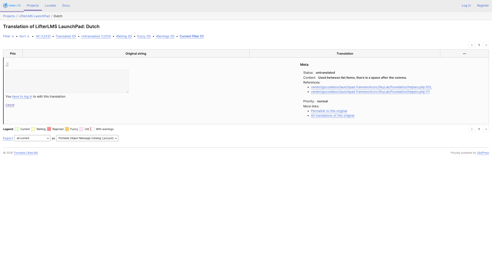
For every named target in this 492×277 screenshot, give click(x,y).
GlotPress (483, 152)
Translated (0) (66, 36)
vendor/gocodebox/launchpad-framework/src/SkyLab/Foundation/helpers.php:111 (370, 91)
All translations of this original (332, 115)
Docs (66, 5)
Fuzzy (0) (144, 36)
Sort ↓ (24, 36)
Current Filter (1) (192, 36)
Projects (33, 5)
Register (483, 5)
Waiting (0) (124, 36)
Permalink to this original (329, 111)
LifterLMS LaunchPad (34, 16)
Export (8, 138)
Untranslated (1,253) (96, 36)
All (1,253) (43, 36)
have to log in (22, 96)
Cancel (10, 104)
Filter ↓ (8, 36)
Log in (466, 5)
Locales (50, 5)
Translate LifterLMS (26, 152)
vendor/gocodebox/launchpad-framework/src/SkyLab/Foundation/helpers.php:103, (371, 87)
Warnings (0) (165, 36)
